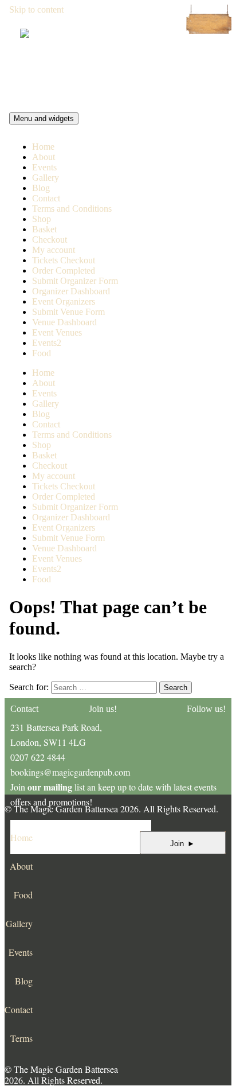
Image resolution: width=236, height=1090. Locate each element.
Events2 (46, 343)
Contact (46, 198)
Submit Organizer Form (75, 281)
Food (41, 353)
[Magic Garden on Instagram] (210, 858)
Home (43, 146)
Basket (44, 229)
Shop (41, 219)
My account (53, 250)
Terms (21, 1038)
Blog (41, 188)
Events (44, 167)
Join (182, 843)
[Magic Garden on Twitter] (178, 858)
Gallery (45, 177)
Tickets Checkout (63, 260)
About (43, 157)
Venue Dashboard (64, 322)
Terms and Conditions (72, 208)
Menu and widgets (44, 118)
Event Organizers (63, 301)
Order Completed (63, 270)
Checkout (49, 239)
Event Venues (57, 332)
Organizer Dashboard (71, 291)
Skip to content (36, 9)
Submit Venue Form (68, 312)
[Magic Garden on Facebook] (147, 858)
